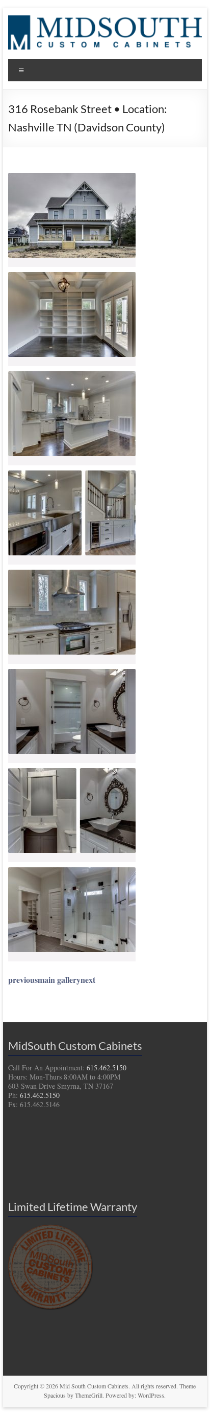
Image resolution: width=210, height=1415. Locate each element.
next (88, 979)
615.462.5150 (106, 1067)
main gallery (59, 979)
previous (23, 979)
